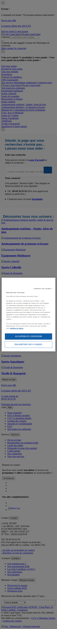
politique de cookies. (17, 328)
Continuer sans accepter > (43, 288)
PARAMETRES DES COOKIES (28, 344)
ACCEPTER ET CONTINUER (28, 336)
